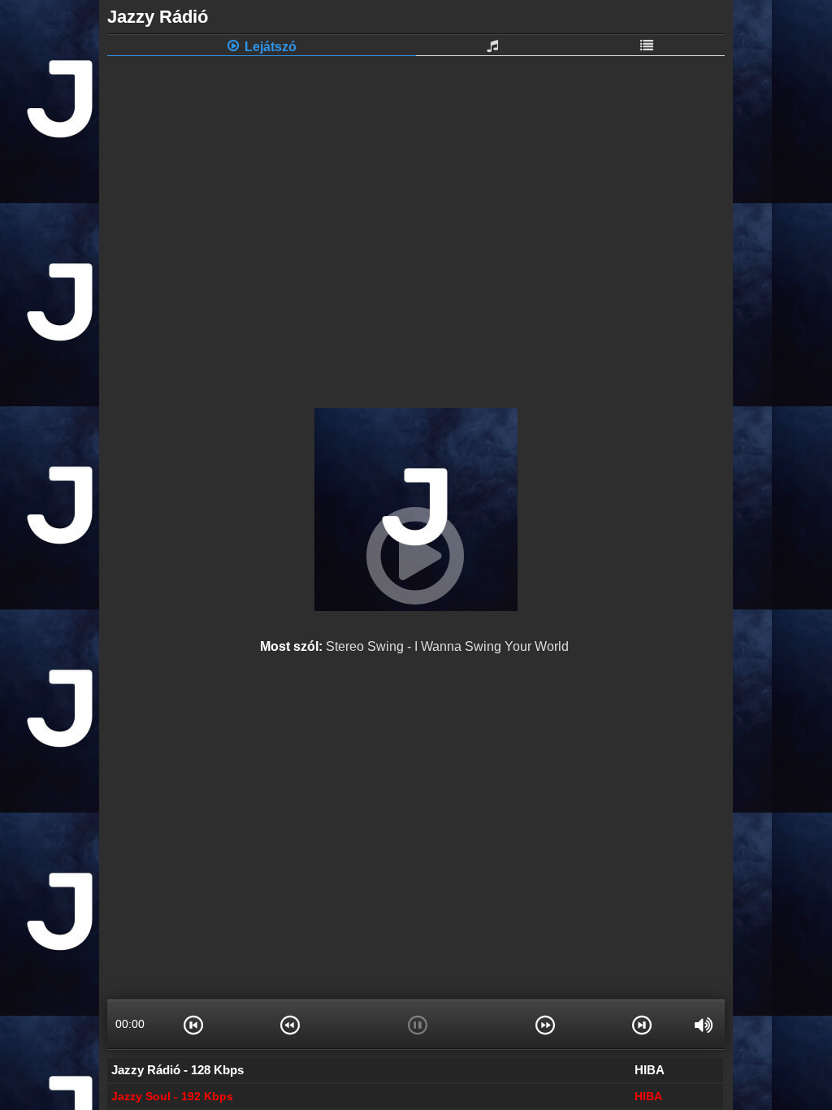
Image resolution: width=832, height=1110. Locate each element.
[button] (193, 1023)
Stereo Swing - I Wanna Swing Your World (447, 646)
